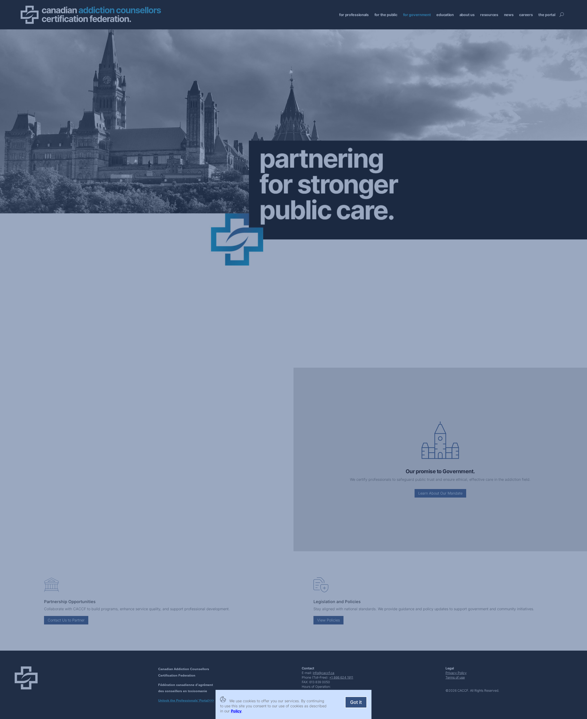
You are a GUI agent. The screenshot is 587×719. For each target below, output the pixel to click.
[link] (236, 711)
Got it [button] (356, 702)
